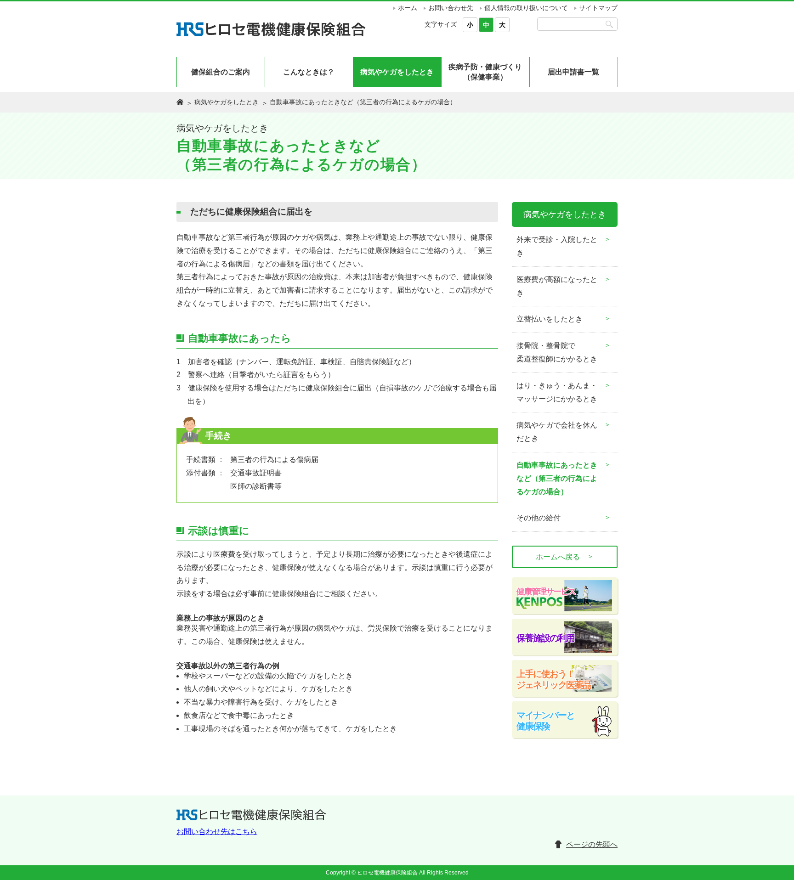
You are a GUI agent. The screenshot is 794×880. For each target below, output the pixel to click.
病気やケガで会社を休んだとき (556, 431)
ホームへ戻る (565, 557)
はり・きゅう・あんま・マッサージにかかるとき (556, 392)
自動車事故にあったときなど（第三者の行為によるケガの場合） (556, 478)
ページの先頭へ (592, 844)
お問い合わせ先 (450, 7)
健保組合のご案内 (220, 72)
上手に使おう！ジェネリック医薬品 (553, 679)
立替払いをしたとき (549, 319)
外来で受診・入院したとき (556, 246)
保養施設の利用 (545, 638)
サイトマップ (598, 7)
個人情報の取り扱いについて (526, 7)
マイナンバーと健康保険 (545, 720)
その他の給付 (538, 518)
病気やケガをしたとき (397, 72)
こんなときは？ (309, 72)
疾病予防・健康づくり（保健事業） (485, 72)
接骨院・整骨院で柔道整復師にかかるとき (556, 352)
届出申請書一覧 (573, 72)
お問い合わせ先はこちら (216, 831)
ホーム (407, 7)
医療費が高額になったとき (556, 286)
